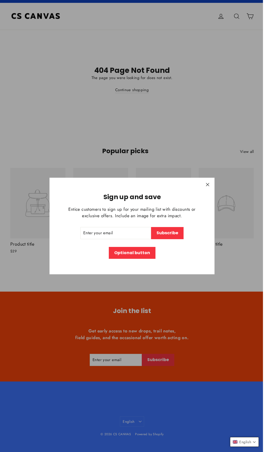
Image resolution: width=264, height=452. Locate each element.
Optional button (132, 253)
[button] (244, 442)
